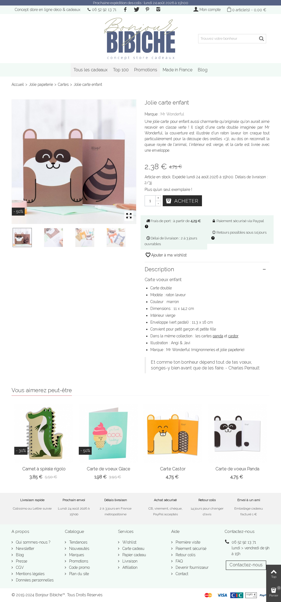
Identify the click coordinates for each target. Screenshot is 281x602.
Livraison (129, 561)
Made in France (177, 69)
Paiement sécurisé (190, 548)
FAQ (179, 561)
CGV (19, 567)
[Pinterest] (147, 9)
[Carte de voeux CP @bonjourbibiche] (58, 237)
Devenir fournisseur (192, 567)
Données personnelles (34, 580)
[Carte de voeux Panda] (237, 433)
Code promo (79, 567)
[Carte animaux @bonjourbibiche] (89, 237)
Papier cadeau (133, 555)
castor (233, 336)
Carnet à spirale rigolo (44, 468)
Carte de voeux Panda (237, 468)
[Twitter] (136, 9)
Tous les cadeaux (91, 69)
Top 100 (121, 69)
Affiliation (129, 567)
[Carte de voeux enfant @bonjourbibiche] (74, 162)
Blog (202, 69)
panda (218, 336)
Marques (76, 555)
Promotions (145, 69)
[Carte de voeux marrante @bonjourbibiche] (121, 237)
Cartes (63, 84)
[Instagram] (158, 9)
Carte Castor (173, 468)
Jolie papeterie (41, 84)
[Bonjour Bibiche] (140, 38)
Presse (21, 561)
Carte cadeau (132, 548)
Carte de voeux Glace (108, 468)
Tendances (77, 542)
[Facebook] (125, 9)
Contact (181, 574)
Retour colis (185, 555)
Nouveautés (78, 548)
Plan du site (78, 574)
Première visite (187, 542)
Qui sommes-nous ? (32, 542)
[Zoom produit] (128, 216)
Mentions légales (29, 574)
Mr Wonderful (172, 114)
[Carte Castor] (172, 433)
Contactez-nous (246, 564)
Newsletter (24, 548)
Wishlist (128, 542)
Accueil (18, 84)
